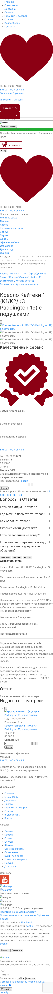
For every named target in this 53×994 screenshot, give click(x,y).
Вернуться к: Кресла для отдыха (19, 284)
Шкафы (4, 238)
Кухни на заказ (8, 217)
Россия (24, 480)
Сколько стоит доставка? (18, 528)
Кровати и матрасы (11, 228)
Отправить (6, 989)
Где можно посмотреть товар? (22, 514)
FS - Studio (27, 922)
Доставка (10, 8)
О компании (11, 5)
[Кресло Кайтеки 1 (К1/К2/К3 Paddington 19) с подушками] (26, 326)
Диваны (4, 221)
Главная (9, 1)
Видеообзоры (12, 23)
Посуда (8, 862)
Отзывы (27, 557)
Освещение (6, 245)
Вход (3, 151)
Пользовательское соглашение (18, 915)
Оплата (8, 12)
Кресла (4, 224)
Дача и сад (6, 249)
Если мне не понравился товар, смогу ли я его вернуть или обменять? (23, 546)
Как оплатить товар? (15, 521)
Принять (5, 950)
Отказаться (17, 950)
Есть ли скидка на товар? (18, 507)
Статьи (8, 19)
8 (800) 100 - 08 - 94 (12, 449)
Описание (5, 557)
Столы (4, 231)
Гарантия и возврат (15, 15)
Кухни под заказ (13, 855)
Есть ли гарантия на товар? (20, 535)
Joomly (4, 992)
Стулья (4, 235)
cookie (29, 925)
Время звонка (8, 978)
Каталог (8, 107)
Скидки (4, 252)
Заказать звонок (8, 126)
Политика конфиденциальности (18, 911)
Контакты (9, 26)
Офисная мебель (9, 242)
